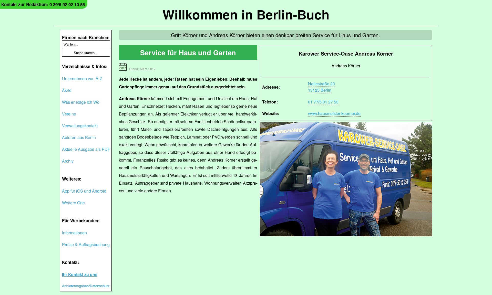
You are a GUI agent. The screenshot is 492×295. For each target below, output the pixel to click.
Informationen (74, 233)
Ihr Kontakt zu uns (79, 274)
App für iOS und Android (84, 191)
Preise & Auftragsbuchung (86, 244)
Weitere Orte (73, 203)
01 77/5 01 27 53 (323, 102)
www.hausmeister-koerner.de (334, 113)
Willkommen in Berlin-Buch (246, 14)
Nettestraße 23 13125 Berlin (321, 87)
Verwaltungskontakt (80, 126)
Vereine (69, 114)
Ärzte (66, 90)
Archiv (68, 161)
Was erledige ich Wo (80, 102)
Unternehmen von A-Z (82, 78)
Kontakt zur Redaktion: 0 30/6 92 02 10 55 (43, 4)
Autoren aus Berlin (79, 137)
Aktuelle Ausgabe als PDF (86, 149)
